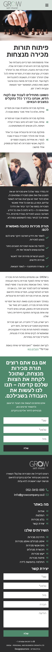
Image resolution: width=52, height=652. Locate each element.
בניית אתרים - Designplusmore (27, 649)
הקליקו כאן (33, 349)
